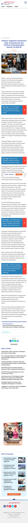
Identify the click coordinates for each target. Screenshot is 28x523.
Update (19, 174)
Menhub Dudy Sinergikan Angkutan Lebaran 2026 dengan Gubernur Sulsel (10, 160)
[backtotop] (14, 500)
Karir (24, 512)
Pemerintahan (6, 332)
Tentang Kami (17, 514)
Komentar (14, 344)
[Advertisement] (14, 22)
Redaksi (15, 508)
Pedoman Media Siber (17, 512)
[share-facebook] (10, 341)
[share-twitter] (13, 341)
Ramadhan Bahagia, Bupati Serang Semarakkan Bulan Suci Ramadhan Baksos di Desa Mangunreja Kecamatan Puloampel (11, 268)
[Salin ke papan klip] (18, 341)
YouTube (16, 508)
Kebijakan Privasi (7, 512)
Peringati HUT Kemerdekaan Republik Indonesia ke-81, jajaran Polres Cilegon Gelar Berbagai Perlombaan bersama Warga (10, 488)
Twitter (13, 508)
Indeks (16, 6)
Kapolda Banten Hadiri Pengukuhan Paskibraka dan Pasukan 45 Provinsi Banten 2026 (10, 481)
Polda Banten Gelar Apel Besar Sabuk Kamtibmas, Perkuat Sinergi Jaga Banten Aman (10, 466)
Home (3, 6)
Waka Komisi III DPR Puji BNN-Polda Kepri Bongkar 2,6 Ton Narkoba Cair (10, 473)
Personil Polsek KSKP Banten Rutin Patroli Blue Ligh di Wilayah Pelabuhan (14, 326)
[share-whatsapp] (15, 341)
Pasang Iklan (10, 514)
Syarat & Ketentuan (14, 515)
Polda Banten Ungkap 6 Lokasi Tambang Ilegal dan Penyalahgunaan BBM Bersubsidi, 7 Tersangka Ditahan (10, 459)
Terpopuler (9, 6)
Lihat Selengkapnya (13, 494)
